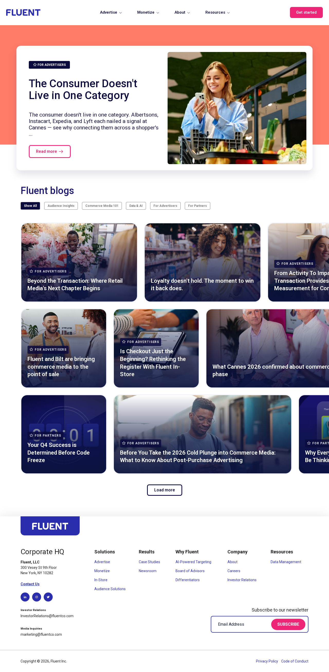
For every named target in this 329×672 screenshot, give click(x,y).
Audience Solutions (110, 589)
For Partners (197, 206)
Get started (306, 12)
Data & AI (136, 206)
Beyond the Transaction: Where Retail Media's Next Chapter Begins (75, 285)
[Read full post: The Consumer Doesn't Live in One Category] (237, 108)
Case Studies (149, 562)
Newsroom (148, 571)
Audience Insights (61, 206)
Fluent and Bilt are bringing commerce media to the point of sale (61, 366)
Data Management (286, 562)
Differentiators (188, 580)
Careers (233, 571)
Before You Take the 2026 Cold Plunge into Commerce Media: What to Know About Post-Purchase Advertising (198, 456)
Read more (46, 151)
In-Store (100, 580)
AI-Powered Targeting (193, 562)
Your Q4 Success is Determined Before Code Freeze (59, 452)
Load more (164, 490)
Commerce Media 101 (101, 206)
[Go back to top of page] (50, 528)
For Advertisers (165, 206)
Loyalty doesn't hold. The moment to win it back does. (202, 285)
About (180, 12)
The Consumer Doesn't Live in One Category (83, 89)
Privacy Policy (267, 661)
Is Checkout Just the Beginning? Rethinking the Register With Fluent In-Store (153, 362)
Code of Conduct (294, 661)
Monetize (145, 12)
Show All (30, 206)
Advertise (108, 12)
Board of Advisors (190, 571)
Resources (215, 12)
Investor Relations (242, 580)
